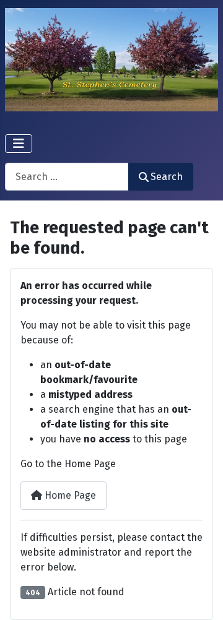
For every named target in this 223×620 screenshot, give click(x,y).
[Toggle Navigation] (18, 143)
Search (167, 177)
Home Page (69, 495)
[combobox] (67, 177)
